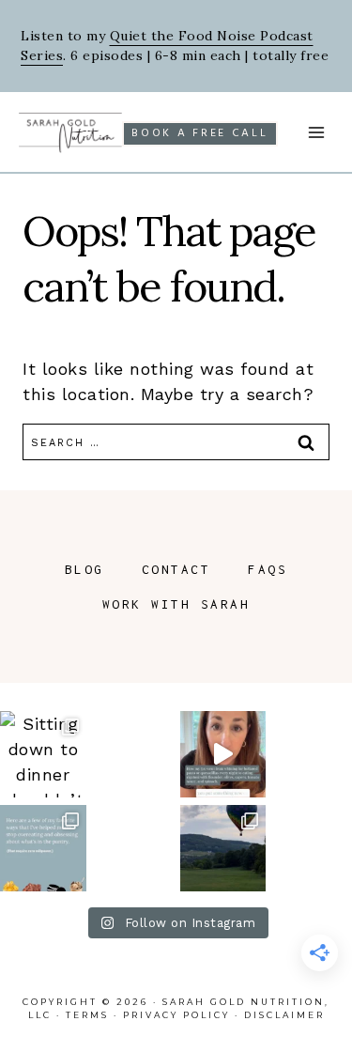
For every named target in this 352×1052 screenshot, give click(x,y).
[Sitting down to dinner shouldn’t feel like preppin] (43, 754)
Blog (84, 569)
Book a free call (199, 133)
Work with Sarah (176, 603)
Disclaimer (284, 1015)
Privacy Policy (176, 1015)
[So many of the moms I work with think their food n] (43, 848)
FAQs (267, 569)
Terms (87, 1015)
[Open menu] (315, 132)
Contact (176, 569)
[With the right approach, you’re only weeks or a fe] (223, 754)
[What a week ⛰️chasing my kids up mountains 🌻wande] (223, 848)
